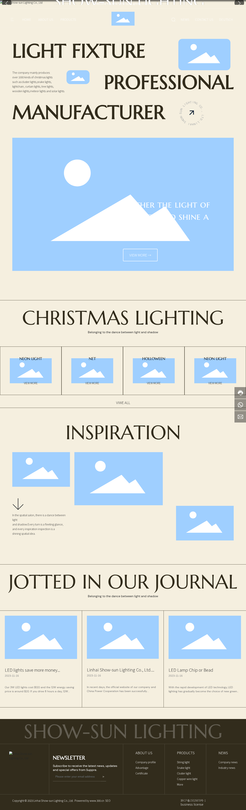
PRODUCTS (68, 19)
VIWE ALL (123, 402)
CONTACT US (204, 19)
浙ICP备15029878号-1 (193, 800)
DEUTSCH (226, 19)
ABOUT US (45, 19)
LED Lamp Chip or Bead (191, 670)
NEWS (185, 19)
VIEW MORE (31, 383)
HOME (26, 19)
